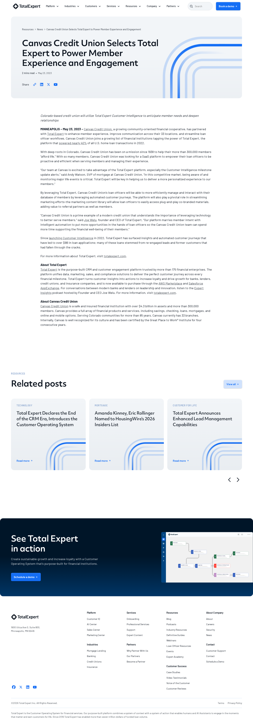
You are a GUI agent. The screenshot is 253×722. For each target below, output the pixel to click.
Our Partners (133, 656)
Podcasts (171, 624)
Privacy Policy (235, 703)
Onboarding (133, 619)
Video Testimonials (176, 677)
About (209, 619)
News (40, 29)
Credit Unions (94, 661)
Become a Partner (136, 661)
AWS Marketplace (170, 283)
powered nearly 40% (73, 143)
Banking (91, 656)
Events (170, 651)
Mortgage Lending (96, 650)
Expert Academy (174, 656)
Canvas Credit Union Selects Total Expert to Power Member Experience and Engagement (93, 29)
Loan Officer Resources (178, 646)
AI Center (92, 624)
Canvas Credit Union (54, 306)
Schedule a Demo (215, 661)
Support (131, 629)
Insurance (92, 667)
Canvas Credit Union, (98, 129)
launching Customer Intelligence (71, 238)
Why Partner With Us (137, 650)
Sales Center (93, 629)
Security (210, 629)
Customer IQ (93, 619)
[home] (26, 6)
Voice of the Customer (178, 683)
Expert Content (135, 635)
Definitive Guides (175, 635)
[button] (52, 6)
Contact (210, 656)
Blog (168, 619)
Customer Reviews (176, 688)
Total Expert (55, 134)
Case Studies (173, 672)
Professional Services (138, 624)
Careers (210, 624)
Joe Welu (90, 220)
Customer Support (216, 650)
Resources (28, 29)
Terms (221, 703)
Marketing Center (96, 635)
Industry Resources (176, 629)
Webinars (171, 640)
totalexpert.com (115, 256)
